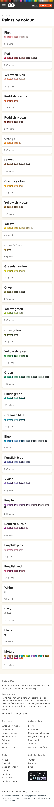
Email (30, 767)
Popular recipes (9, 733)
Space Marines (35, 740)
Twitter (31, 760)
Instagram (33, 763)
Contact (6, 770)
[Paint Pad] (11, 5)
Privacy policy (18, 791)
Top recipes (7, 729)
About (5, 760)
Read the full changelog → (14, 713)
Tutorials (6, 740)
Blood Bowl (33, 729)
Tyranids (32, 743)
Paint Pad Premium (11, 698)
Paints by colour (9, 781)
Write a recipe (45, 5)
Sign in (35, 5)
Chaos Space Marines (38, 733)
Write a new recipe (11, 726)
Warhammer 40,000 (37, 747)
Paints (5, 15)
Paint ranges (8, 777)
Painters (6, 774)
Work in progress (10, 747)
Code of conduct (10, 767)
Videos (5, 743)
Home (5, 791)
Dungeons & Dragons (38, 736)
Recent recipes (9, 736)
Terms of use (35, 791)
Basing (31, 726)
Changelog (7, 763)
